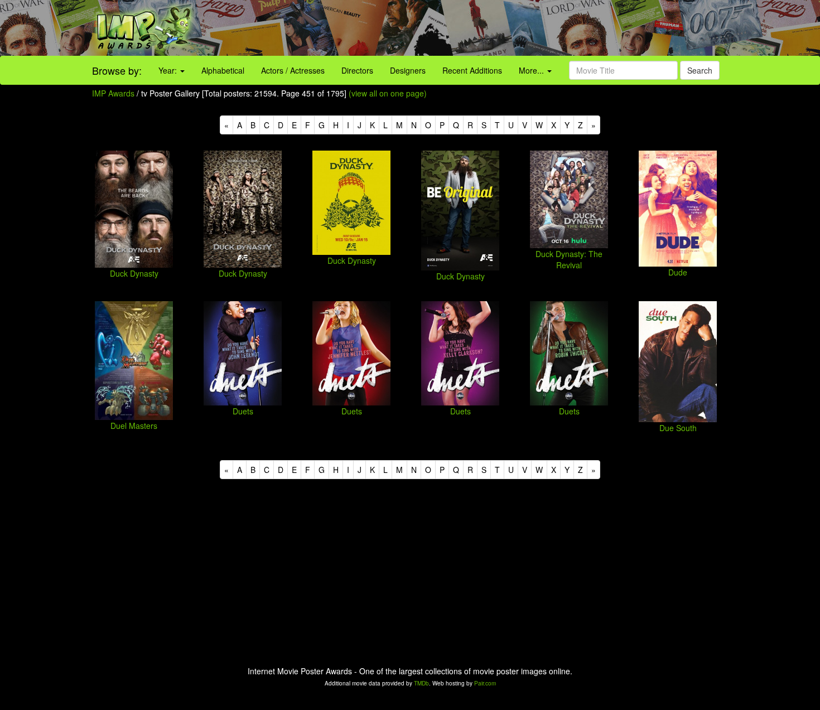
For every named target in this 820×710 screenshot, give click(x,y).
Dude (677, 272)
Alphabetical (222, 70)
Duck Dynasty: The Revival (569, 259)
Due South (678, 427)
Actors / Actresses (293, 70)
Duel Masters (133, 425)
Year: (168, 70)
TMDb (421, 683)
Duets (243, 411)
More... (532, 70)
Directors (357, 70)
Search (699, 70)
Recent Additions (472, 70)
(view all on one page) (388, 93)
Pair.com (485, 683)
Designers (408, 70)
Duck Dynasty (134, 273)
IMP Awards (113, 93)
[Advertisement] (513, 28)
